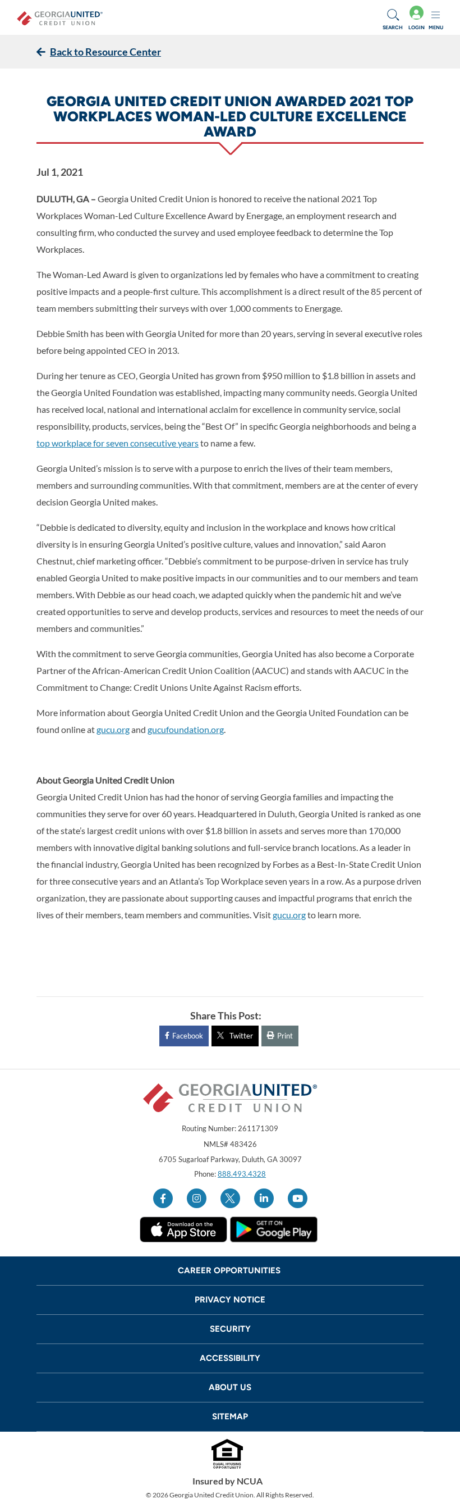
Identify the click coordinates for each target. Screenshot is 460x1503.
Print (285, 1035)
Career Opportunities (230, 1270)
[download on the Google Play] (274, 1229)
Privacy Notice (230, 1300)
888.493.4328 (242, 1173)
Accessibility (230, 1358)
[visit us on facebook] (163, 1198)
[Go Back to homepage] (60, 17)
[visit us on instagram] (196, 1198)
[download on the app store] (183, 1229)
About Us (230, 1387)
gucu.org (113, 729)
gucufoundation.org (186, 729)
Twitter (241, 1035)
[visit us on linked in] (264, 1198)
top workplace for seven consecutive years (117, 443)
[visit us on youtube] (297, 1198)
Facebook (187, 1035)
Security (230, 1329)
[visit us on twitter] (230, 1198)
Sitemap (230, 1416)
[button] (393, 18)
